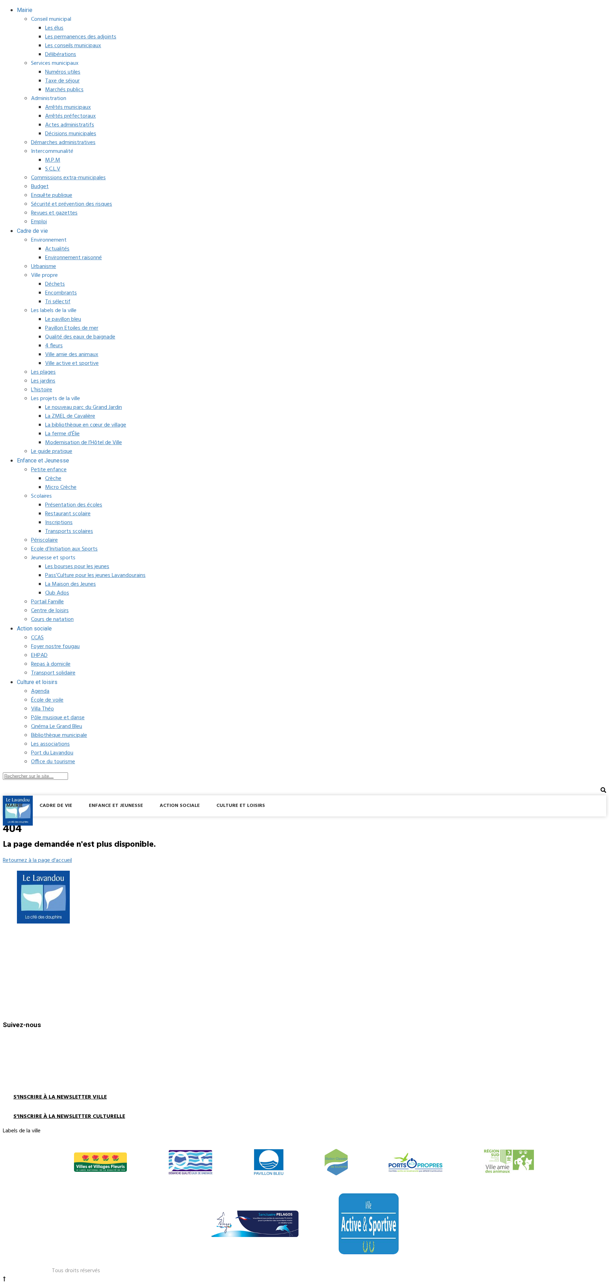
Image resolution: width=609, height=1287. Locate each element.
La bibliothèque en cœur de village (85, 425)
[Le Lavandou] (18, 824)
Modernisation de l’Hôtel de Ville (83, 442)
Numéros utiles (62, 72)
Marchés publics (64, 89)
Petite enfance (49, 469)
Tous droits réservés (76, 1270)
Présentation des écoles (73, 505)
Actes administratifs (69, 125)
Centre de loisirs (50, 610)
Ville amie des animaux (71, 354)
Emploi (39, 221)
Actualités (57, 249)
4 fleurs (54, 345)
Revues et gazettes (54, 213)
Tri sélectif (57, 301)
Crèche (53, 478)
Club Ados (57, 593)
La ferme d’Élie (62, 434)
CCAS (37, 637)
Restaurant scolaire (68, 513)
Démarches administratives (63, 142)
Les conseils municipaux (73, 45)
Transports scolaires (69, 531)
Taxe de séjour (62, 81)
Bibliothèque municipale (59, 735)
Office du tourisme (53, 761)
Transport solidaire (53, 673)
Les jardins (43, 381)
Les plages (43, 372)
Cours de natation (52, 619)
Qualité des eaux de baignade (80, 337)
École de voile (47, 700)
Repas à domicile (50, 664)
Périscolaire (44, 540)
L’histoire (41, 389)
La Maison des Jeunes (70, 584)
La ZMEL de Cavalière (70, 416)
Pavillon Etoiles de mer (71, 328)
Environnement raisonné (73, 257)
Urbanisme (43, 266)
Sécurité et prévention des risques (71, 204)
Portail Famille (47, 602)
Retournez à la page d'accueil (37, 860)
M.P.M (52, 160)
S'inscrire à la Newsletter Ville (60, 1097)
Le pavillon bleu (63, 319)
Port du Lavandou (52, 753)
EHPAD (39, 655)
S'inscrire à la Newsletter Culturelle (69, 1116)
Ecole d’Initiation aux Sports (64, 549)
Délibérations (60, 54)
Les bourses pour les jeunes (77, 566)
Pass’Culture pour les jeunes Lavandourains (95, 575)
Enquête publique (51, 195)
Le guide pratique (51, 451)
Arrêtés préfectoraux (70, 116)
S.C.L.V (52, 169)
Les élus (54, 28)
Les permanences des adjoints (80, 37)
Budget (40, 186)
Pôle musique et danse (58, 717)
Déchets (55, 284)
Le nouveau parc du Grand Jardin (83, 407)
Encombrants (61, 293)
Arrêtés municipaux (68, 107)
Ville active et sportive (72, 363)
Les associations (50, 744)
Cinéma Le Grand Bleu (56, 726)
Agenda (40, 691)
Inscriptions (59, 522)
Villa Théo (42, 709)
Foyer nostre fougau (55, 646)
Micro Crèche (60, 487)
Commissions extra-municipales (68, 177)
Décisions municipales (70, 133)
